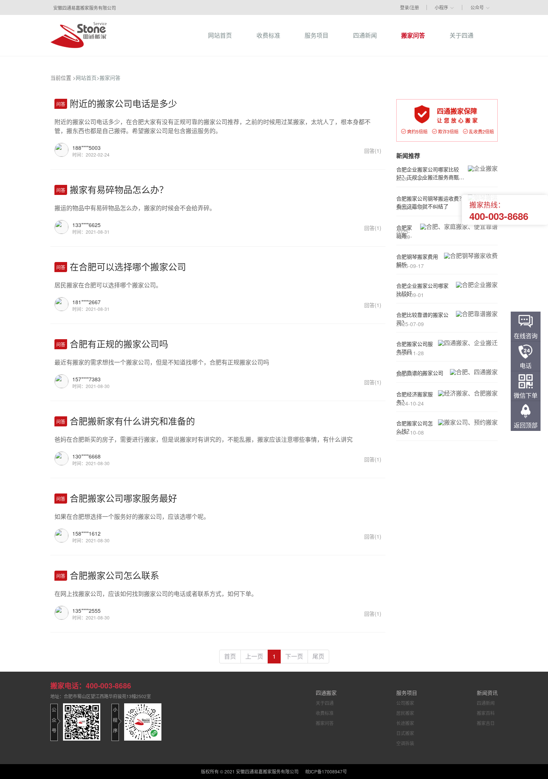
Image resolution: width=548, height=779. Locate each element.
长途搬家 (405, 723)
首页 (230, 656)
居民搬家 (405, 713)
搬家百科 (486, 713)
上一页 (254, 656)
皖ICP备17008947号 (326, 771)
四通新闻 (486, 703)
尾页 (318, 656)
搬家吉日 (486, 723)
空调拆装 (405, 743)
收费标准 (325, 713)
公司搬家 (405, 703)
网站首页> (88, 77)
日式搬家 (405, 733)
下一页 (294, 656)
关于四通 (325, 703)
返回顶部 (526, 425)
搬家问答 (110, 77)
